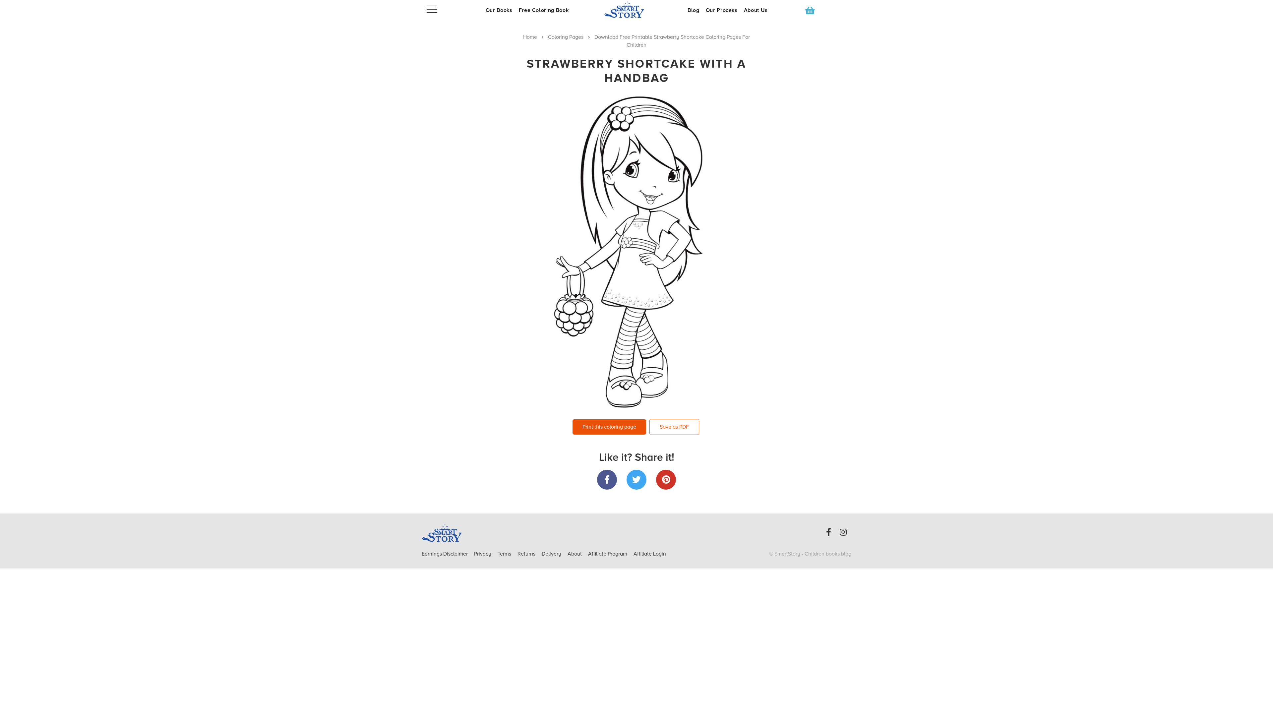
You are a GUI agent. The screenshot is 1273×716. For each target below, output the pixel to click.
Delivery (552, 554)
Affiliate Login (650, 554)
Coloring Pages (565, 37)
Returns (527, 554)
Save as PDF (674, 427)
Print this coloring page (609, 427)
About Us (756, 10)
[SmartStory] (636, 9)
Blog (693, 10)
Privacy (483, 554)
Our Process (722, 10)
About (575, 554)
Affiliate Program (608, 554)
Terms (505, 554)
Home (530, 37)
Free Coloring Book (544, 10)
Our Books (499, 10)
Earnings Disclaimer (445, 554)
